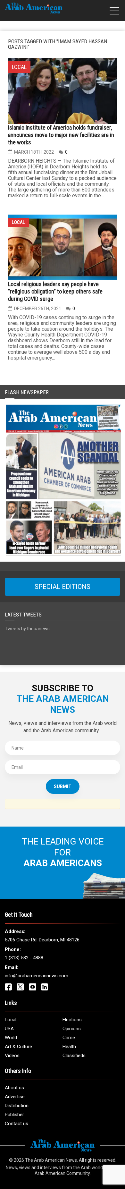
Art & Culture (18, 1046)
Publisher (14, 1114)
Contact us (16, 1123)
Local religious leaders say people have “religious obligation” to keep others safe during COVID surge (55, 291)
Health (69, 1046)
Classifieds (74, 1055)
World (11, 1037)
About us (14, 1088)
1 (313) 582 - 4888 (24, 958)
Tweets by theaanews (27, 628)
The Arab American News (51, 1160)
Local (18, 222)
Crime (69, 1037)
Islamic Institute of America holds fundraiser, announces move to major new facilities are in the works (61, 135)
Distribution (17, 1105)
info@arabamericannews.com (36, 976)
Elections (72, 1020)
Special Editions (62, 586)
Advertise (15, 1097)
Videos (12, 1055)
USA (9, 1029)
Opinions (72, 1029)
